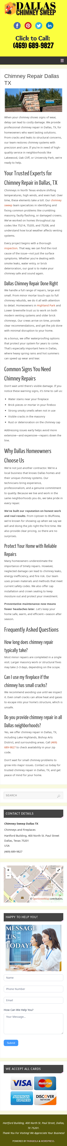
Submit (11, 1042)
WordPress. (48, 1141)
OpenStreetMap (41, 898)
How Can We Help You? (19, 1010)
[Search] (58, 796)
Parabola (32, 1141)
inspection (10, 248)
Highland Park (46, 305)
